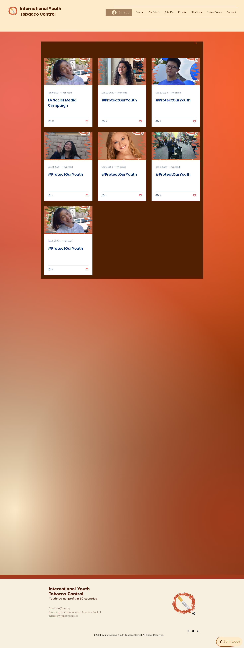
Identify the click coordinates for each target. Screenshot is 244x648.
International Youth (69, 589)
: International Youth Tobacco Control (75, 612)
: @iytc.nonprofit (63, 615)
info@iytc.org (63, 608)
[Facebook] (188, 631)
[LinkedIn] (198, 631)
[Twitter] (193, 631)
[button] (195, 43)
